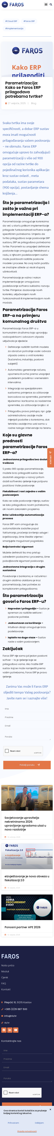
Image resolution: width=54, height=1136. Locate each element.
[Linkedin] (9, 1030)
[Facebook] (4, 1030)
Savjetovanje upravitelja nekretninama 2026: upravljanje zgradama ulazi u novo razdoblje (25, 823)
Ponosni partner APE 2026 (22, 927)
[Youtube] (15, 1030)
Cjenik (4, 977)
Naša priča (7, 965)
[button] (46, 4)
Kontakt (5, 989)
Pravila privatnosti (27, 1131)
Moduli (5, 971)
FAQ (3, 983)
